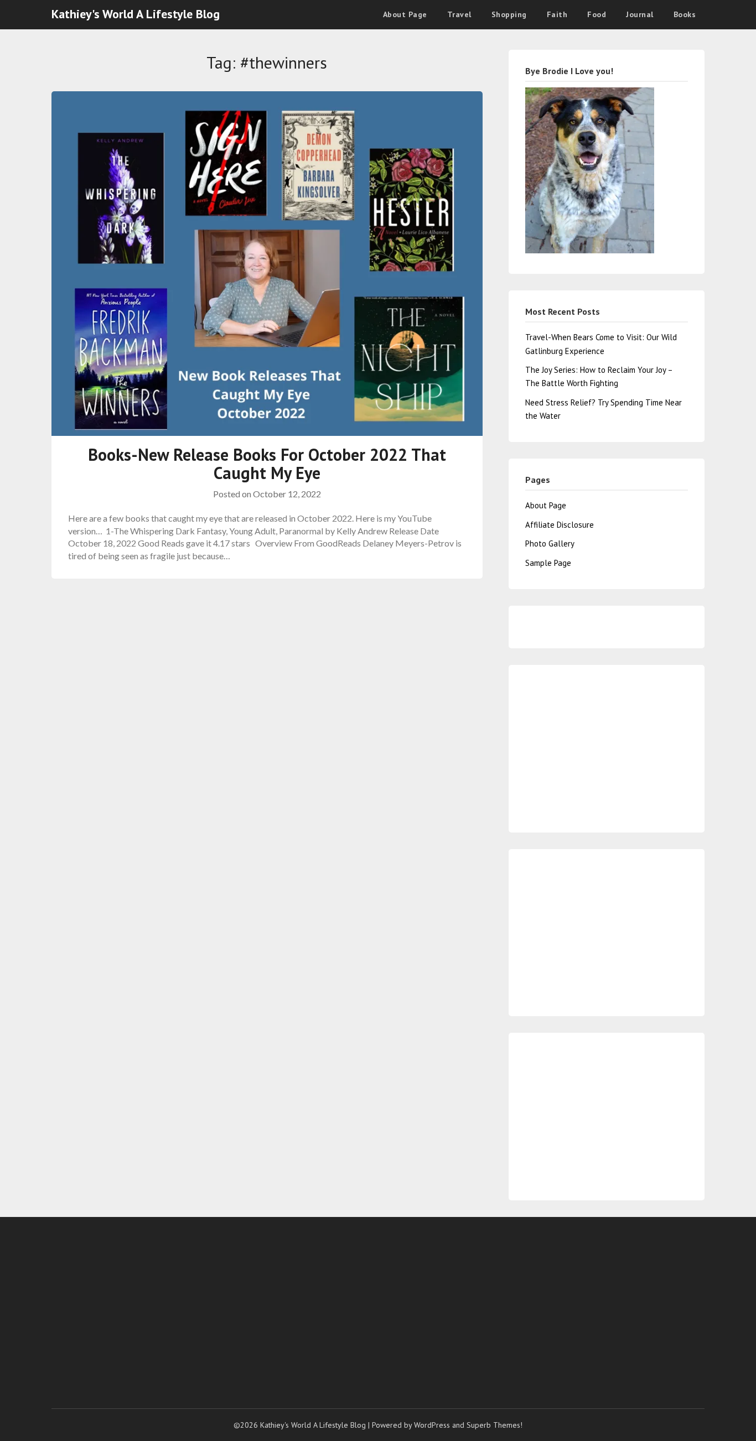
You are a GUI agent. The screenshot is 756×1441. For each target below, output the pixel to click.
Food (596, 14)
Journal (640, 14)
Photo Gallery (549, 543)
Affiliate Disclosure (559, 524)
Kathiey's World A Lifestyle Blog (135, 14)
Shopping (509, 14)
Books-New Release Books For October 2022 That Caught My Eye (267, 463)
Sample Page (548, 563)
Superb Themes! (494, 1425)
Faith (557, 14)
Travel (459, 14)
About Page (405, 14)
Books (685, 14)
